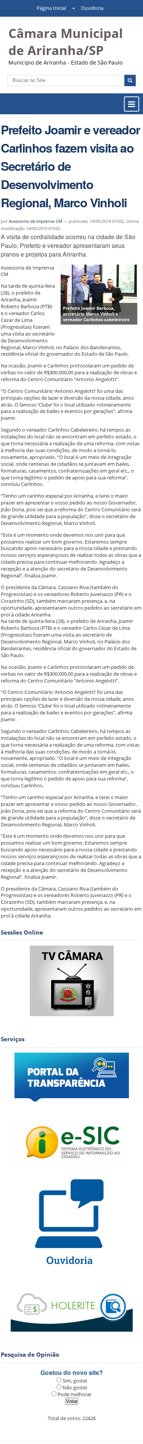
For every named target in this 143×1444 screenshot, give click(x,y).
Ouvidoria (92, 8)
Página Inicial (51, 8)
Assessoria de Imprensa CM (35, 221)
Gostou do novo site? (71, 1372)
